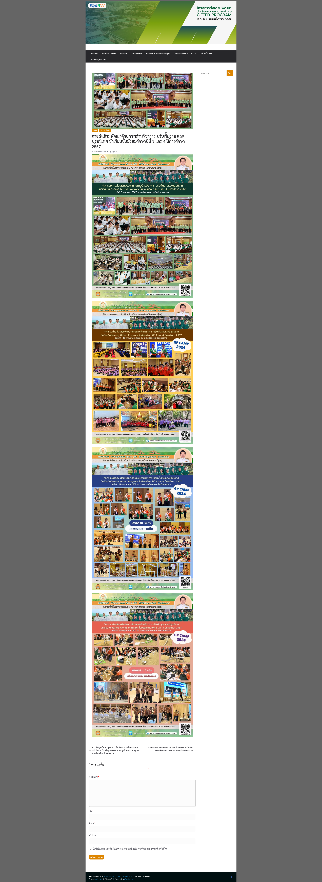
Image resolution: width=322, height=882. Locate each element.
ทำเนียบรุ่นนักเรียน (98, 59)
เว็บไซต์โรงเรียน (206, 53)
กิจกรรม (123, 53)
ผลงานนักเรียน (136, 53)
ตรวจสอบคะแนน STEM (184, 53)
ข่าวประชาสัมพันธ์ (109, 53)
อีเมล (92, 823)
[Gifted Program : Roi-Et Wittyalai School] (161, 3)
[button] (194, 53)
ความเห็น (94, 776)
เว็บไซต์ (92, 835)
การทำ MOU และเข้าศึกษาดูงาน (158, 53)
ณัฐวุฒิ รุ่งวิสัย (113, 152)
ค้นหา (229, 73)
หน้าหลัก (94, 53)
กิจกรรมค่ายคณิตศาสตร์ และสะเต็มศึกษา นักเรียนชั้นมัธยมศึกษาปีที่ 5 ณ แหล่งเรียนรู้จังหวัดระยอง (170, 749)
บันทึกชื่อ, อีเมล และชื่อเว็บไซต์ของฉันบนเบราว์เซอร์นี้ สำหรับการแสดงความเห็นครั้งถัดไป (130, 848)
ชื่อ (91, 811)
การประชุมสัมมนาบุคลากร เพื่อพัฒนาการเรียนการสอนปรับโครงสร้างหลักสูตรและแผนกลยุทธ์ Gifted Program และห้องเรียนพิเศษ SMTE (115, 750)
